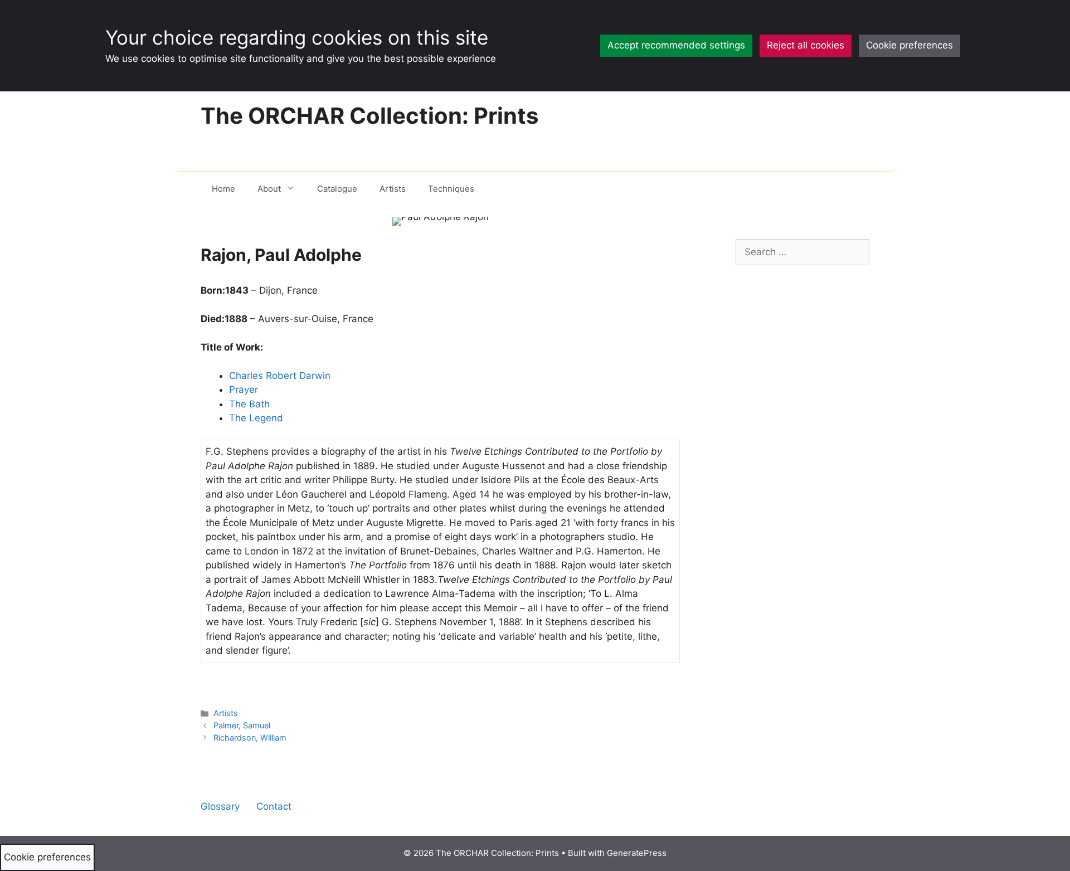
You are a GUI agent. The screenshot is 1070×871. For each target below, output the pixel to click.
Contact (273, 806)
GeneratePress (637, 853)
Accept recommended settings (676, 45)
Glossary (220, 806)
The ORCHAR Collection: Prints (369, 115)
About (269, 188)
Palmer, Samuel (241, 725)
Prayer (243, 389)
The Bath (249, 404)
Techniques (451, 188)
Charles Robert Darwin (279, 375)
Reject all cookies (805, 45)
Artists (393, 188)
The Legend (256, 418)
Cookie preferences (909, 45)
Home (223, 188)
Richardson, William (249, 737)
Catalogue (337, 188)
